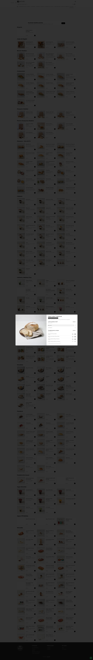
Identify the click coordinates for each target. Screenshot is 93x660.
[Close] (76, 315)
